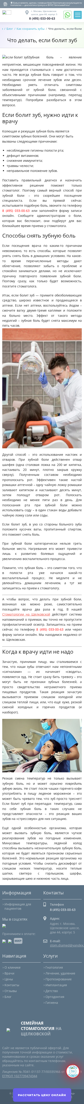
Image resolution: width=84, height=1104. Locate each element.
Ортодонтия (54, 997)
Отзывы (10, 991)
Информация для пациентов (17, 906)
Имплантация (56, 985)
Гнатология (54, 967)
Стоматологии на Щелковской (26, 614)
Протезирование (58, 979)
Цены (8, 979)
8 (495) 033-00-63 (42, 18)
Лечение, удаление (60, 973)
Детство (51, 991)
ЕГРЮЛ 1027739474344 (19, 1076)
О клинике (12, 967)
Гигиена (51, 1002)
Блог (7, 997)
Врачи (9, 973)
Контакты (11, 985)
